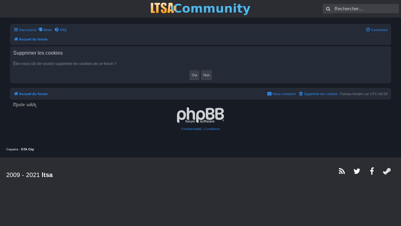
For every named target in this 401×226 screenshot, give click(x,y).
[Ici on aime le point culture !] (200, 9)
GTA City (27, 149)
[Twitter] (357, 171)
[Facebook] (372, 171)
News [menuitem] (47, 30)
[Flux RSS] (342, 171)
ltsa (47, 174)
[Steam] (387, 171)
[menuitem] (60, 30)
